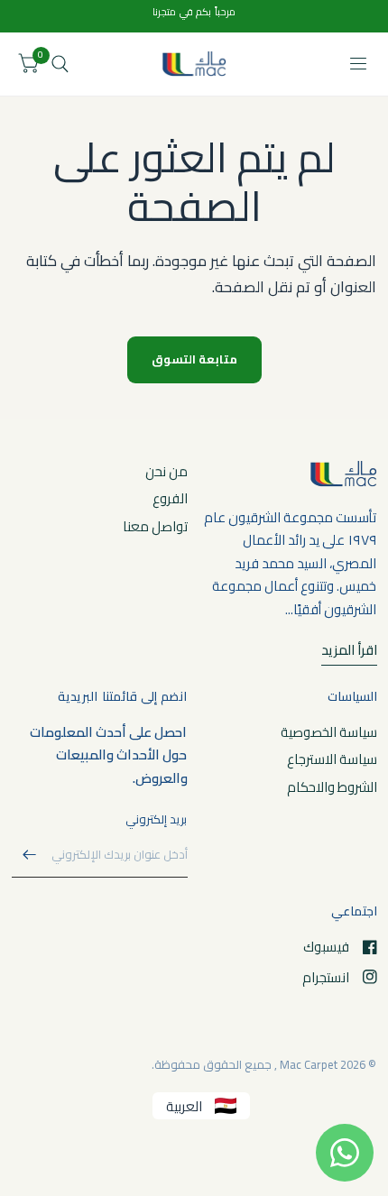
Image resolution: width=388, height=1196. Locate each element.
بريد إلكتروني (156, 819)
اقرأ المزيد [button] (349, 650)
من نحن (166, 471)
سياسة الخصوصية (329, 732)
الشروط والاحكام (332, 787)
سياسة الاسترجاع (332, 759)
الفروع (170, 498)
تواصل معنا (155, 526)
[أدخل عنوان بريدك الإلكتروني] (30, 854)
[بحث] (60, 64)
